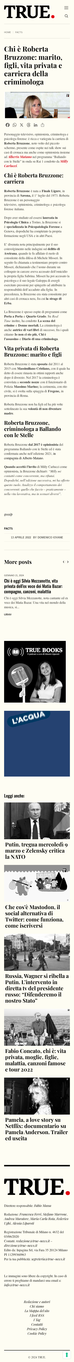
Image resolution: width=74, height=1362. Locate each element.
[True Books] (35, 695)
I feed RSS (37, 1310)
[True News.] (29, 12)
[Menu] (66, 7)
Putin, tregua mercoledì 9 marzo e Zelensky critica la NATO (36, 845)
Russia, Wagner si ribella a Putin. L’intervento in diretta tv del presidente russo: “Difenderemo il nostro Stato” (37, 983)
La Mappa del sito (37, 1305)
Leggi (8, 609)
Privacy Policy (37, 1323)
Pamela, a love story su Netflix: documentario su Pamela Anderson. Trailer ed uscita (36, 1123)
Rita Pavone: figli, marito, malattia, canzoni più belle (33, 583)
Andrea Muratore (16, 1213)
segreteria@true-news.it (48, 1253)
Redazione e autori (37, 1296)
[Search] (66, 16)
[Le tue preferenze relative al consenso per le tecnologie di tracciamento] (67, 1355)
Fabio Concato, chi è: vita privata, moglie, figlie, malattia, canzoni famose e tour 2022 (35, 1055)
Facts (18, 32)
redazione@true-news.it (33, 1235)
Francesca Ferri (30, 1209)
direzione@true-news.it (20, 1240)
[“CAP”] (37, 738)
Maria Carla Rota (42, 1213)
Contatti (37, 1319)
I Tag (37, 1314)
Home (7, 32)
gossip (8, 514)
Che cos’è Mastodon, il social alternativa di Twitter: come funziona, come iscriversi (34, 911)
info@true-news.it (17, 1279)
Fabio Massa (42, 1200)
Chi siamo (37, 1301)
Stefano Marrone (55, 1209)
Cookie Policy (37, 1328)
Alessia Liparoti (23, 1218)
